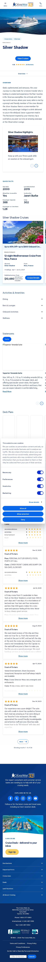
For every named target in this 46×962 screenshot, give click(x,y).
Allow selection (23, 514)
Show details (34, 502)
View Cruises (23, 58)
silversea (17, 39)
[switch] (40, 479)
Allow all (23, 508)
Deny (23, 519)
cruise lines (8, 39)
